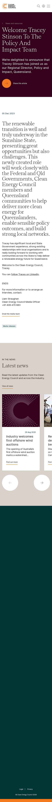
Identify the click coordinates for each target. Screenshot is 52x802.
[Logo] (26, 536)
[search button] (38, 6)
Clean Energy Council (25, 795)
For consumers (9, 629)
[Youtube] (31, 549)
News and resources (11, 617)
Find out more (12, 462)
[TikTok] (36, 549)
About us (6, 580)
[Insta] (18, 549)
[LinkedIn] (22, 549)
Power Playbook (35, 577)
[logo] (9, 6)
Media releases (9, 326)
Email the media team (11, 314)
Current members (10, 586)
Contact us (7, 574)
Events (5, 623)
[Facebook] (14, 549)
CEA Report (32, 571)
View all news (7, 386)
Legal (21, 789)
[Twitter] (27, 549)
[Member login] (43, 6)
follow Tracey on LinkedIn (25, 274)
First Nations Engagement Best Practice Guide (35, 595)
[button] (42, 483)
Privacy (30, 789)
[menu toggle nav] (48, 6)
